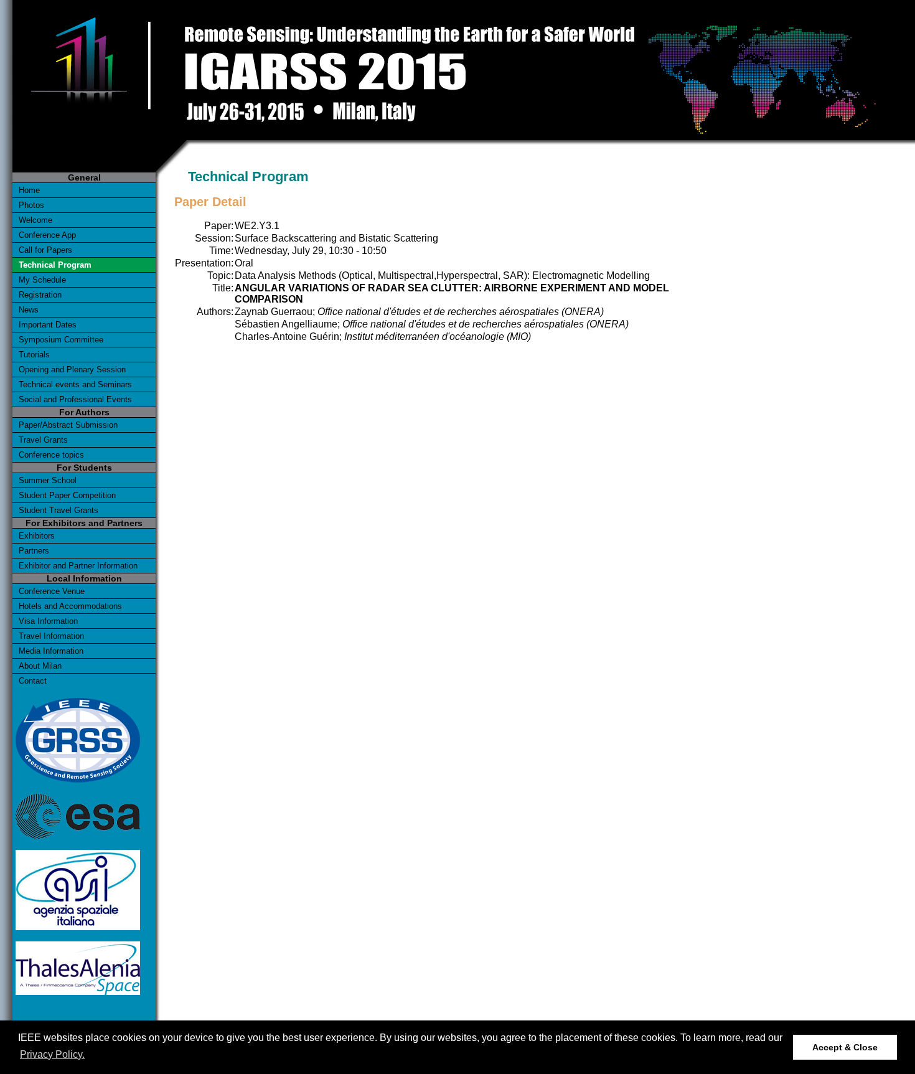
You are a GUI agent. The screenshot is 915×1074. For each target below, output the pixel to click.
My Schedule (42, 280)
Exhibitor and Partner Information (78, 565)
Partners (34, 550)
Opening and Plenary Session (72, 369)
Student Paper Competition (67, 495)
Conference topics (51, 454)
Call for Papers (45, 250)
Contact (33, 680)
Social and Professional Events (75, 399)
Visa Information (48, 621)
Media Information (51, 651)
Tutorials (34, 354)
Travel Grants (43, 440)
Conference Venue (52, 591)
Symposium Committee (61, 339)
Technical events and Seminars (75, 384)
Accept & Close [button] (845, 1047)
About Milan (40, 666)
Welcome (35, 220)
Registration (40, 294)
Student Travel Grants (58, 510)
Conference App (47, 235)
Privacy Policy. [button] (52, 1054)
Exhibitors (37, 535)
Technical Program (55, 265)
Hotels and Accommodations (70, 606)
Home (29, 190)
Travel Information (51, 636)
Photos (31, 205)
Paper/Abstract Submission (68, 425)
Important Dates (48, 324)
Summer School (48, 480)
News (29, 309)
